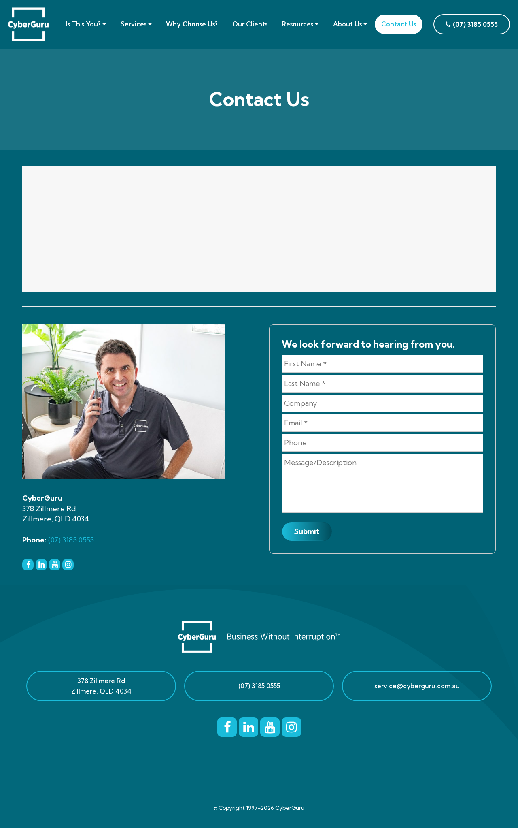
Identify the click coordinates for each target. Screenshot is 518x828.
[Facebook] (28, 564)
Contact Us (398, 24)
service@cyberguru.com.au (417, 686)
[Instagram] (68, 564)
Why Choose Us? (192, 24)
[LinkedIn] (41, 564)
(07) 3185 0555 (71, 539)
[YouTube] (54, 564)
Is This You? (84, 24)
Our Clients (249, 24)
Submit (306, 531)
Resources (298, 24)
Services (134, 24)
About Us (348, 24)
